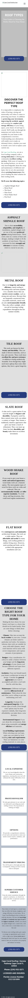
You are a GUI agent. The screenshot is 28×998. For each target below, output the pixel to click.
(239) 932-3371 (14, 59)
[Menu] (25, 3)
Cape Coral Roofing (9, 152)
